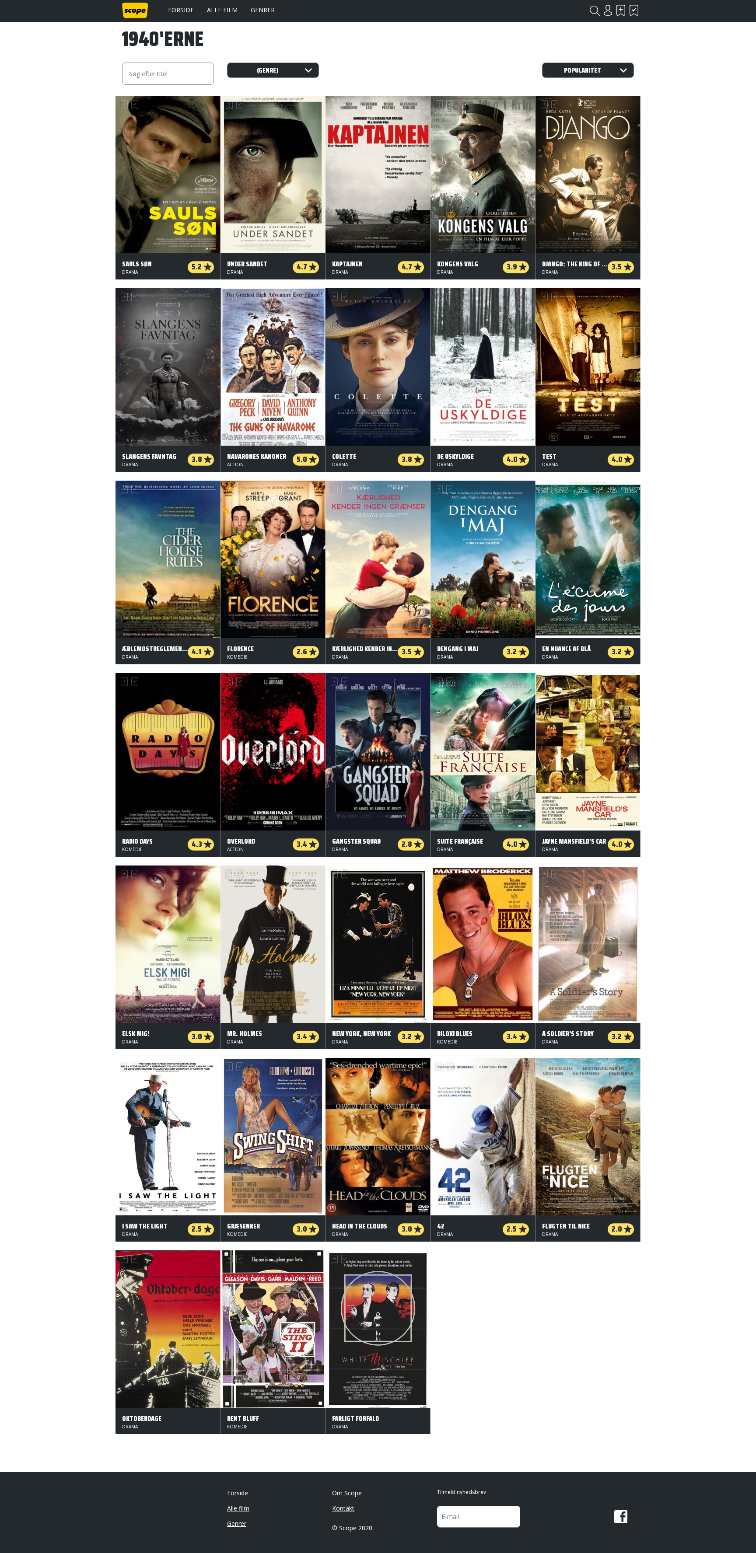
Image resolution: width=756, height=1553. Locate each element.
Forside (181, 10)
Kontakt (343, 1508)
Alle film (222, 10)
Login (607, 10)
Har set (633, 10)
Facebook (620, 1516)
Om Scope (347, 1493)
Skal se (620, 10)
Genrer (263, 10)
